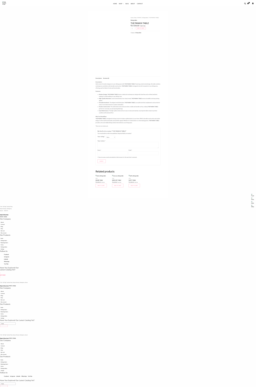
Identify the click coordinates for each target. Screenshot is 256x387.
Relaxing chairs (4, 242)
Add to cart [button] (101, 185)
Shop (120, 3)
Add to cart (140, 28)
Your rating (101, 136)
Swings (2, 249)
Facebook (6, 254)
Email (130, 150)
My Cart (3, 230)
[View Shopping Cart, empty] (247, 3)
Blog (127, 3)
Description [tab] (99, 78)
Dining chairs (4, 240)
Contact (140, 3)
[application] (123, 3)
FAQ (2, 228)
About (133, 3)
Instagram (6, 256)
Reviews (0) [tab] (106, 78)
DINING (139, 17)
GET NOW (3, 325)
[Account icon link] (253, 3)
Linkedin (6, 259)
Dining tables (145, 17)
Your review (101, 141)
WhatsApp (6, 261)
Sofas (2, 244)
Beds (2, 238)
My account (3, 233)
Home (115, 3)
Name (99, 150)
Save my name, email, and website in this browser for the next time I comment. (118, 157)
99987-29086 (3, 216)
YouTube (6, 264)
